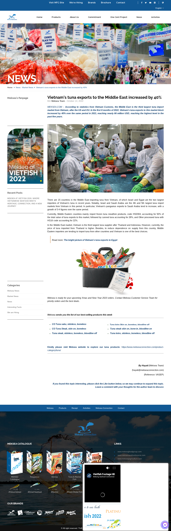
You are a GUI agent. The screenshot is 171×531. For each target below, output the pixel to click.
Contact (120, 2)
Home (39, 17)
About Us (74, 17)
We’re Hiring (76, 2)
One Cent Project (118, 17)
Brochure (106, 2)
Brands (92, 2)
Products (56, 17)
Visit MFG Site (56, 2)
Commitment (94, 17)
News (139, 17)
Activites (155, 17)
